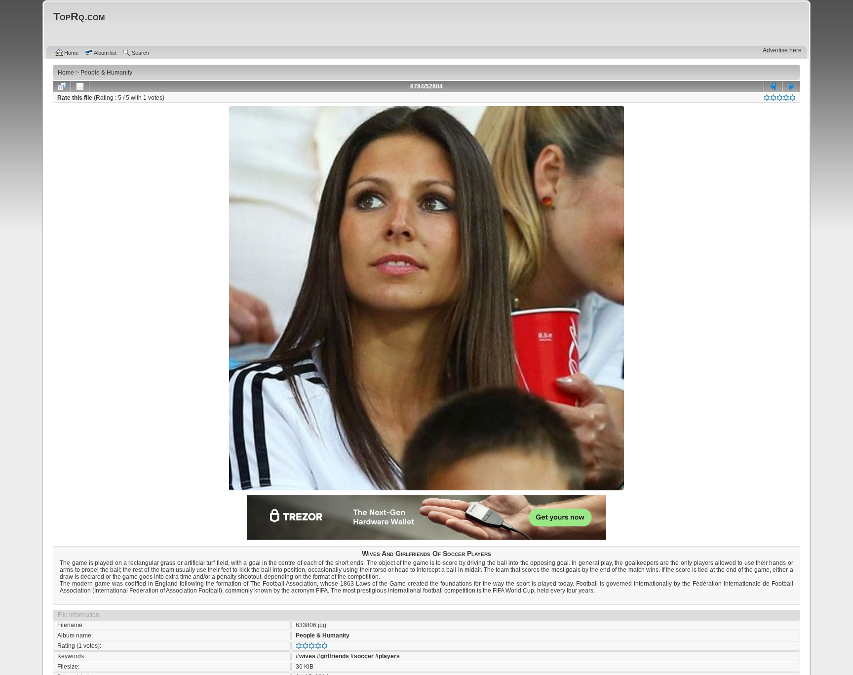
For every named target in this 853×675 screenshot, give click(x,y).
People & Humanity (322, 635)
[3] (779, 97)
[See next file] (791, 86)
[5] (792, 97)
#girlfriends (333, 656)
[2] (773, 97)
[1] (767, 97)
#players (387, 656)
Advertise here (782, 50)
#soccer (362, 656)
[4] (786, 97)
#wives (305, 656)
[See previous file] (773, 86)
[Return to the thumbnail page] (62, 86)
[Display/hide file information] (80, 86)
